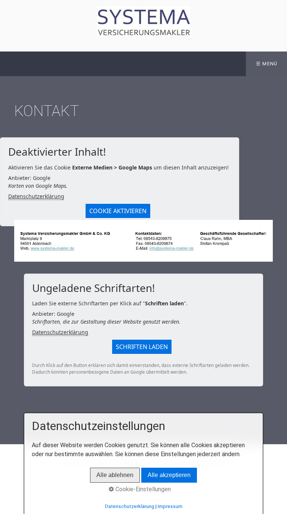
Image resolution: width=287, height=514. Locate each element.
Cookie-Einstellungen (142, 489)
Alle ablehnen (114, 475)
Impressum (170, 506)
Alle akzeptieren (169, 475)
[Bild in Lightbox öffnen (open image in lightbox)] (143, 241)
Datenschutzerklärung (36, 196)
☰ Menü (267, 63)
